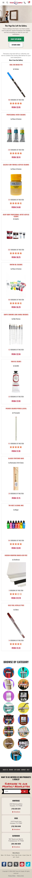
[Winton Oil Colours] (16, 284)
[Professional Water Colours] (16, 135)
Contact (23, 770)
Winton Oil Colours (16, 265)
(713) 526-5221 (16, 809)
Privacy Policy (11, 875)
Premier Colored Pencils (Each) (16, 409)
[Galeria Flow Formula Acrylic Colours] (16, 184)
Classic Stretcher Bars (16, 458)
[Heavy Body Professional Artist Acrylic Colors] (16, 234)
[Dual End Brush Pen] (16, 85)
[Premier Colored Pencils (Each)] (16, 428)
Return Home (16, 45)
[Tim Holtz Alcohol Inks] (16, 525)
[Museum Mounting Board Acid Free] (16, 575)
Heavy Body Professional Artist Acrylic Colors (16, 215)
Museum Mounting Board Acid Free (16, 555)
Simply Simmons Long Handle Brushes (16, 315)
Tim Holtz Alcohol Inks (16, 506)
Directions (17, 812)
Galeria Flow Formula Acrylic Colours (16, 165)
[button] (16, 104)
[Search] (7, 2)
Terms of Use (20, 875)
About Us (5, 770)
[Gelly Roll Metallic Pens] (16, 625)
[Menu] (3, 2)
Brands (11, 770)
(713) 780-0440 (16, 826)
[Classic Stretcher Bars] (16, 478)
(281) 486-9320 (16, 844)
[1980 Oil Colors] (16, 381)
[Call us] (24, 2)
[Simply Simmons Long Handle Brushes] (16, 334)
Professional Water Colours (16, 115)
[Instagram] (10, 866)
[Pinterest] (22, 866)
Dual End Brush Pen (16, 65)
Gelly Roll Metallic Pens (16, 605)
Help (28, 770)
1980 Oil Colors (16, 362)
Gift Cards (17, 770)
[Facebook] (4, 866)
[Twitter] (16, 866)
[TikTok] (28, 866)
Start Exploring (16, 39)
